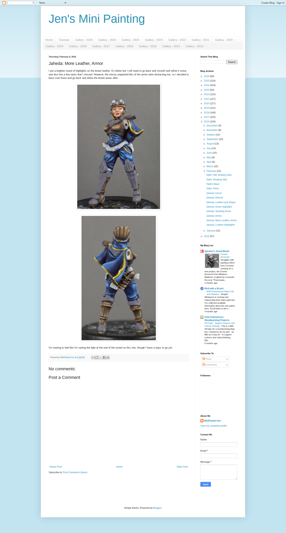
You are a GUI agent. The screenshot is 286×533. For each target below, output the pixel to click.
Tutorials (64, 39)
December (212, 125)
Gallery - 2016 (124, 46)
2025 (207, 80)
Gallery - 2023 (154, 39)
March (210, 166)
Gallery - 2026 (84, 39)
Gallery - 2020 (224, 39)
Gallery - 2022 (177, 39)
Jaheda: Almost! (214, 197)
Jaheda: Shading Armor (218, 211)
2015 (207, 236)
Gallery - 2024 (130, 39)
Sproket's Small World (216, 251)
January (211, 230)
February (212, 171)
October (211, 134)
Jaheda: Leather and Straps (221, 202)
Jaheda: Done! (214, 193)
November (212, 130)
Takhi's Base (212, 184)
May (209, 157)
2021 (207, 99)
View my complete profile (213, 425)
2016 (207, 121)
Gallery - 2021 (200, 39)
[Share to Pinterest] (108, 357)
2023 (207, 90)
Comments (211, 364)
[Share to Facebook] (104, 357)
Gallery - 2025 (107, 39)
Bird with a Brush (214, 288)
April (209, 162)
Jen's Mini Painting (97, 18)
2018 (207, 112)
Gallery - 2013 (194, 46)
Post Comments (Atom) (75, 472)
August (211, 143)
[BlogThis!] (97, 357)
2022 (207, 94)
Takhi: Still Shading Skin (219, 175)
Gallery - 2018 (78, 46)
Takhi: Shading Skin (216, 179)
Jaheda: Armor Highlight (219, 206)
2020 (207, 103)
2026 (207, 76)
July (209, 148)
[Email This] (93, 357)
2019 (207, 108)
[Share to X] (101, 357)
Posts (208, 359)
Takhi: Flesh (212, 188)
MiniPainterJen (212, 420)
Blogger (157, 508)
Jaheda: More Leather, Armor (221, 220)
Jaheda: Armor (214, 216)
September (213, 139)
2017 (207, 117)
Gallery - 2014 (171, 46)
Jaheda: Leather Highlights (220, 224)
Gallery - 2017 (101, 46)
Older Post (182, 466)
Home (49, 39)
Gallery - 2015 (148, 46)
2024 (207, 85)
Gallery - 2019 (54, 46)
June (209, 152)
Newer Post (56, 466)
